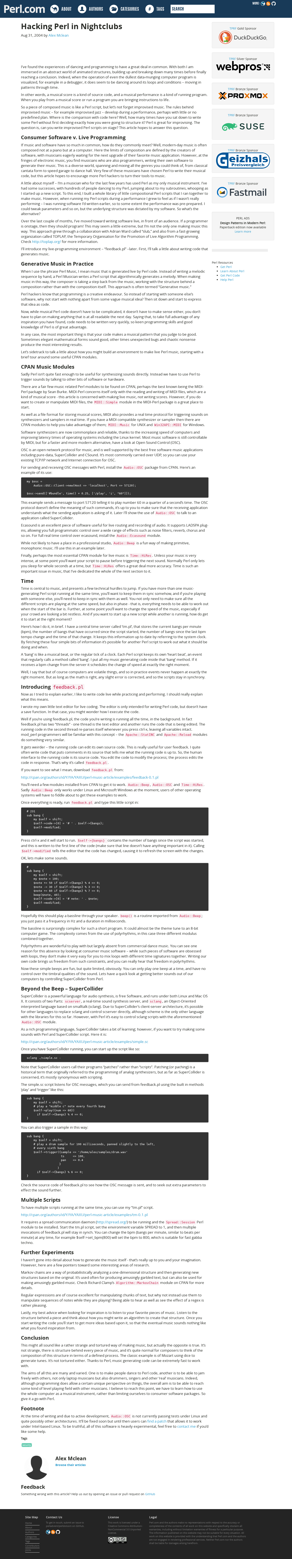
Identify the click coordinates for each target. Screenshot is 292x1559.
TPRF (233, 28)
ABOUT (65, 9)
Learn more (243, 231)
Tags (27, 1541)
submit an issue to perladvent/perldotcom (65, 1524)
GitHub (150, 1494)
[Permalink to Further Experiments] (77, 1252)
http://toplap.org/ (46, 241)
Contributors (32, 1545)
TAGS (156, 9)
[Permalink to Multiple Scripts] (64, 1199)
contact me (186, 1426)
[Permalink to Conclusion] (52, 1337)
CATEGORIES (128, 9)
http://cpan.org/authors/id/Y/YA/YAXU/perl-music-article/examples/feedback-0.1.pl (89, 777)
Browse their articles (70, 1465)
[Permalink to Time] (37, 581)
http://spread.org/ (112, 1221)
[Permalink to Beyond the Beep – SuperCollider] (106, 988)
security (26, 1445)
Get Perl (226, 267)
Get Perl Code (230, 275)
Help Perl (226, 280)
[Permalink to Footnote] (47, 1408)
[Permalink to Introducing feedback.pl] (88, 686)
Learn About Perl (232, 271)
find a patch (157, 1421)
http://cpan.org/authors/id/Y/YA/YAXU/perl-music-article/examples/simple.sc (84, 1041)
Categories (31, 1536)
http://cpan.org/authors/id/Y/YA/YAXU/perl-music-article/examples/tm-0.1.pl (84, 1214)
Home (28, 1523)
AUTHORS (94, 9)
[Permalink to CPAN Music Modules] (78, 366)
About (28, 1527)
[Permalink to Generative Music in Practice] (97, 263)
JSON (28, 1550)
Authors (29, 1532)
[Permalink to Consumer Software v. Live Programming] (129, 137)
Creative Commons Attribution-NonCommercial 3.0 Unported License (125, 1529)
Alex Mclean (59, 35)
